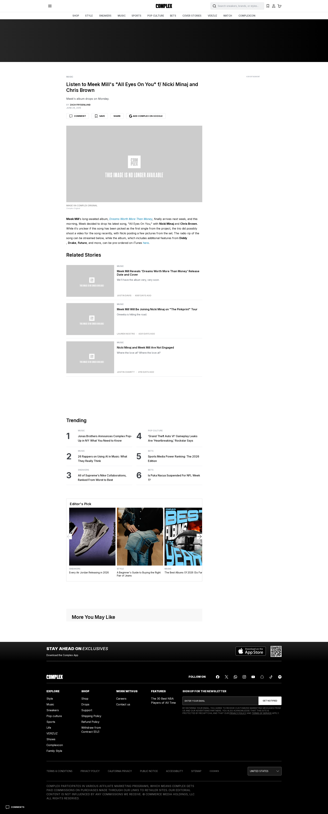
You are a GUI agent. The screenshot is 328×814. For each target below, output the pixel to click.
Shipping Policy (91, 716)
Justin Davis (124, 295)
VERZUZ (212, 15)
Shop (84, 698)
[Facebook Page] (217, 677)
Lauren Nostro (126, 334)
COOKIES (214, 771)
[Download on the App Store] (251, 651)
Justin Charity (126, 372)
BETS (173, 15)
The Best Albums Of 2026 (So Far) (184, 572)
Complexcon (54, 745)
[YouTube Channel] (253, 677)
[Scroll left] (69, 536)
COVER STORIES (191, 15)
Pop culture (54, 716)
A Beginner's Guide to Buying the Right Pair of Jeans (139, 574)
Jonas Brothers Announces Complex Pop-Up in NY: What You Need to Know (105, 438)
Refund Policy (90, 721)
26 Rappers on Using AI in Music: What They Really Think (102, 459)
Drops (85, 704)
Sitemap (196, 771)
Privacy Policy (237, 713)
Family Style (54, 751)
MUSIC (122, 15)
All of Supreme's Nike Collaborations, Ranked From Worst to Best (102, 478)
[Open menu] (49, 6)
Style (120, 569)
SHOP (75, 15)
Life (48, 727)
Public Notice (149, 771)
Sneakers (83, 470)
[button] (265, 771)
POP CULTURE (155, 15)
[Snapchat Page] (262, 677)
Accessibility (174, 771)
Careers (121, 698)
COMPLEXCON (246, 15)
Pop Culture (155, 430)
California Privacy (120, 771)
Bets (150, 451)
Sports (50, 721)
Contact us (123, 704)
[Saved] (268, 6)
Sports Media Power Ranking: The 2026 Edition (173, 459)
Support (86, 710)
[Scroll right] (199, 536)
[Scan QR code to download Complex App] (276, 651)
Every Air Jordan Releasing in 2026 (89, 572)
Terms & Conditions (59, 771)
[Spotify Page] (280, 677)
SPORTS (136, 15)
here (146, 243)
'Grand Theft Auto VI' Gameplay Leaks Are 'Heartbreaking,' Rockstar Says (172, 438)
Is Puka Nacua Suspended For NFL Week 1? (174, 478)
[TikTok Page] (271, 677)
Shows (50, 739)
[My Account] (274, 6)
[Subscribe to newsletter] (270, 701)
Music (69, 77)
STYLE (89, 15)
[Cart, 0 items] (279, 6)
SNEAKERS (105, 15)
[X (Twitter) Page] (226, 677)
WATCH (227, 15)
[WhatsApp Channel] (235, 677)
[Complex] (164, 6)
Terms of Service (262, 713)
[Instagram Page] (244, 677)
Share (117, 116)
